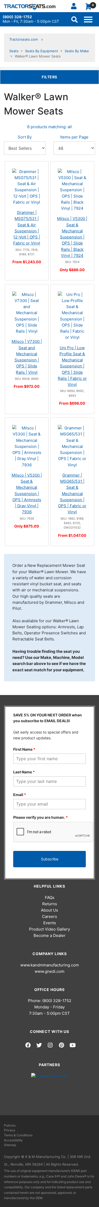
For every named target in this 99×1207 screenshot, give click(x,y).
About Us (49, 910)
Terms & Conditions (18, 1135)
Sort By (25, 137)
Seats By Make (77, 51)
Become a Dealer (49, 935)
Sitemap (10, 1145)
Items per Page (74, 137)
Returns (49, 903)
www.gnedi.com (49, 971)
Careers (49, 916)
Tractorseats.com (23, 39)
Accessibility (13, 1140)
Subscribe (49, 859)
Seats (13, 51)
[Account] (76, 6)
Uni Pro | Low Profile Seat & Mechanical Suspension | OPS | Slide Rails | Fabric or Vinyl (72, 366)
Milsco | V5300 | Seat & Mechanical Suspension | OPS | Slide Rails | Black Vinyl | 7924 (72, 237)
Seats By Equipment (41, 51)
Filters (57, 76)
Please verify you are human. (40, 817)
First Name (24, 749)
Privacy (9, 1130)
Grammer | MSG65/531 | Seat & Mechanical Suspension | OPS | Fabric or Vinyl (72, 494)
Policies (10, 1125)
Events (49, 922)
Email (19, 794)
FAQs (49, 897)
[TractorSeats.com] (29, 7)
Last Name (24, 772)
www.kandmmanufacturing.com (49, 964)
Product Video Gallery (49, 929)
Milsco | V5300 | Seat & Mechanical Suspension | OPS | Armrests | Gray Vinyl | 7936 (27, 494)
